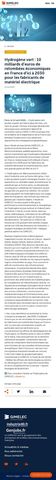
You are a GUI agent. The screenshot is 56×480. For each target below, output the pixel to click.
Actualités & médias (17, 447)
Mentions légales (13, 476)
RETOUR (10, 46)
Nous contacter (14, 455)
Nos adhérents (13, 451)
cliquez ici (20, 376)
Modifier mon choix (41, 475)
